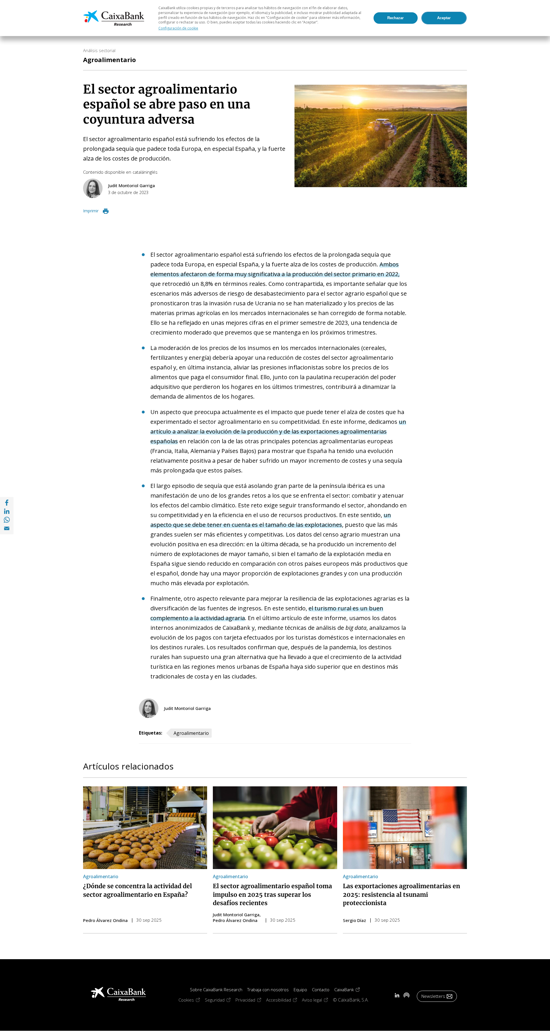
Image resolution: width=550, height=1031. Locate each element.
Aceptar (444, 18)
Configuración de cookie (178, 28)
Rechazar (395, 18)
